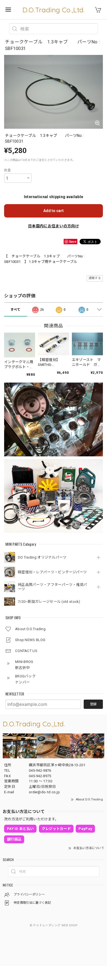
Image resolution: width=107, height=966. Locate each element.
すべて (15, 310)
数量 (7, 170)
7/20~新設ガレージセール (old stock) (49, 602)
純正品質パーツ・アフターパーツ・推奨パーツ (52, 587)
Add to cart (53, 211)
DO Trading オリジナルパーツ (42, 557)
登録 (93, 704)
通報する (95, 278)
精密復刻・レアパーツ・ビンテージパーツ (52, 572)
